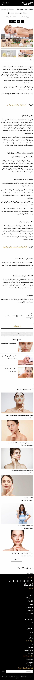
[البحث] (7, 3)
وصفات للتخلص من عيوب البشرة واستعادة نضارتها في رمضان (19, 415)
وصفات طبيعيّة (20, 9)
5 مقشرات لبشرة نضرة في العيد (16, 104)
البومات (31, 638)
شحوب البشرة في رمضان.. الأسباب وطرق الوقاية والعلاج (20, 443)
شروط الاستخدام (28, 650)
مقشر (8, 315)
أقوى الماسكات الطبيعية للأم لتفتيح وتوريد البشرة (22, 470)
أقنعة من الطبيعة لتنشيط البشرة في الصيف (15, 247)
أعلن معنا (30, 653)
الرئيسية (31, 9)
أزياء (32, 592)
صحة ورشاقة (29, 598)
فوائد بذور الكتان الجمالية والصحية (25, 525)
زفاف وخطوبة (29, 613)
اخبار (32, 622)
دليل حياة (30, 601)
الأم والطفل (30, 610)
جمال (26, 9)
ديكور (31, 632)
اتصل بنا (30, 647)
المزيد (16, 559)
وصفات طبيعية (29, 318)
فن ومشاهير (29, 607)
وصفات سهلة (21, 315)
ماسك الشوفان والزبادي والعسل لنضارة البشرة (22, 553)
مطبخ (31, 604)
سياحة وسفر (29, 625)
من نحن (31, 644)
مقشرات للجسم (29, 315)
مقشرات (13, 315)
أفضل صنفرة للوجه (28, 498)
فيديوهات (30, 635)
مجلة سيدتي (29, 659)
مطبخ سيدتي (29, 662)
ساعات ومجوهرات (28, 619)
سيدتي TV (30, 665)
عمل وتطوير (30, 628)
